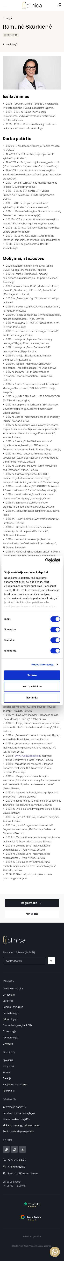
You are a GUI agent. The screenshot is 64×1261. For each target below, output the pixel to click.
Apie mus (8, 1060)
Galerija (7, 1078)
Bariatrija (8, 1000)
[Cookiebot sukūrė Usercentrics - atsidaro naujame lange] (45, 560)
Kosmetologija (11, 1037)
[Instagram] (14, 1149)
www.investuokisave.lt (27, 755)
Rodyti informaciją (42, 664)
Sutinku (32, 675)
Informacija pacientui (14, 1107)
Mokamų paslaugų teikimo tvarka (21, 1125)
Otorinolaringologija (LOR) (17, 1025)
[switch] (55, 629)
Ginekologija (9, 1031)
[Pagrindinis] (32, 5)
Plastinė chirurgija (13, 988)
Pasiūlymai (9, 1090)
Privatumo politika (32, 1236)
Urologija (8, 1043)
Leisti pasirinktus (32, 686)
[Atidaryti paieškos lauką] (59, 5)
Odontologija (10, 1019)
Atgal (9, 18)
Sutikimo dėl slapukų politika (18, 1131)
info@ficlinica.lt (16, 1166)
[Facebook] (6, 1149)
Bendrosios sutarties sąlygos (19, 1113)
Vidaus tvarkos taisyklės (16, 1119)
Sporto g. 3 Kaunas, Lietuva (23, 1173)
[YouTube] (22, 1149)
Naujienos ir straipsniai (15, 1084)
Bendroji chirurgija (13, 1006)
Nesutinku (32, 697)
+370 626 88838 (17, 1159)
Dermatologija (11, 1013)
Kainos (6, 1072)
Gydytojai (8, 1066)
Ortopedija (9, 994)
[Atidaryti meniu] (6, 5)
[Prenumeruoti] (51, 960)
